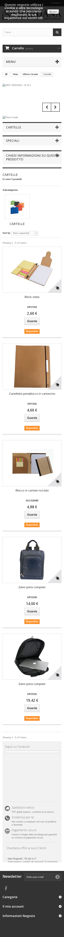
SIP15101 (32, 694)
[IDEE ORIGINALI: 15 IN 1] (32, 98)
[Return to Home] (6, 74)
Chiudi (53, 11)
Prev (46, 107)
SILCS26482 (32, 500)
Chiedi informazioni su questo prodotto (32, 157)
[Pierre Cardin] (10, 117)
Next (55, 107)
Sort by (6, 233)
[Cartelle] (17, 206)
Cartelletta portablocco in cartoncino (32, 393)
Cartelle (17, 224)
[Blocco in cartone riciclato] (32, 463)
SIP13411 (32, 404)
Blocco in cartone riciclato (32, 490)
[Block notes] (32, 269)
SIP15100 (32, 597)
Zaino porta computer (32, 587)
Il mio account (13, 906)
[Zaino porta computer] (32, 560)
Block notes (32, 297)
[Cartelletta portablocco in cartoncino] (32, 366)
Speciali (12, 141)
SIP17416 (32, 307)
